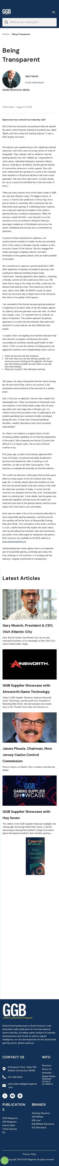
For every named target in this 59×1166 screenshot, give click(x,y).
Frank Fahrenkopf (34, 82)
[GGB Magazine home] (6, 12)
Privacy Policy (29, 1154)
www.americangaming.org (14, 541)
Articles (5, 34)
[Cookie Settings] (4, 1160)
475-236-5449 (15, 1077)
